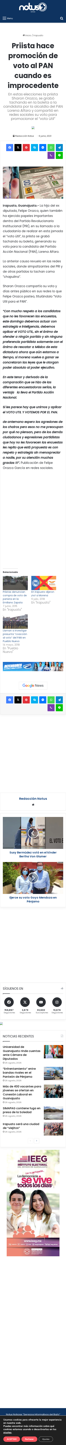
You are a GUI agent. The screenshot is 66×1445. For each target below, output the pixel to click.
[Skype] (34, 147)
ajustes (7, 1432)
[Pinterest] (26, 147)
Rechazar (29, 1439)
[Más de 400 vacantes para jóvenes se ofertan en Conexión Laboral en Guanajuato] (53, 1091)
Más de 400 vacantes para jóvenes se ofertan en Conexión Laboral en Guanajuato (22, 1092)
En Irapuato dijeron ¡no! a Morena (42, 593)
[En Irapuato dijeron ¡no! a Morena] (43, 583)
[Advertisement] (33, 753)
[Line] (59, 155)
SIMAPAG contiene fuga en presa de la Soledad (21, 1110)
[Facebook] (9, 147)
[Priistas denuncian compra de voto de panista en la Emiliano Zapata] (15, 583)
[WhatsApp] (51, 147)
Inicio (28, 35)
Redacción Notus (24, 135)
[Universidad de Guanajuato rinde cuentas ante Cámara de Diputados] (53, 1051)
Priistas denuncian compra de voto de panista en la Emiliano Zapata (15, 597)
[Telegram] (59, 147)
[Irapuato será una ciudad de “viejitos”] (53, 1128)
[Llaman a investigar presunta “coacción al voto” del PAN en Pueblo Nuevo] (15, 621)
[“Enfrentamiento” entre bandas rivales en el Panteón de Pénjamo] (53, 1073)
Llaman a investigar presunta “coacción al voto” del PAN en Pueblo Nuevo (15, 636)
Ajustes (45, 1439)
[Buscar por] (61, 18)
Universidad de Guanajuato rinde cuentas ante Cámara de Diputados (21, 1053)
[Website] (33, 805)
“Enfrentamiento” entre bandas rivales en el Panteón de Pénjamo (19, 1073)
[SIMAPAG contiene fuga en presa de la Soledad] (53, 1113)
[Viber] (51, 155)
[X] (17, 147)
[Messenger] (42, 147)
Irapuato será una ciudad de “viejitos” (21, 1126)
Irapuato (38, 35)
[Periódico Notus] (33, 7)
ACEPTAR (12, 1439)
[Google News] (33, 686)
